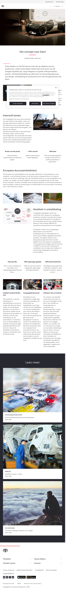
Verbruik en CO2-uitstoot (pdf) (32, 583)
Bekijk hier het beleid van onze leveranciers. (19, 98)
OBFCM (19, 583)
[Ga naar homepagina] (2, 6)
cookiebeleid (46, 95)
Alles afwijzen (35, 103)
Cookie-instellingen (18, 103)
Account (58, 6)
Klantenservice (49, 1)
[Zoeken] (50, 6)
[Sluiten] (56, 87)
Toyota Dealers (60, 1)
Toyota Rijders (40, 559)
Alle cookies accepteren (49, 103)
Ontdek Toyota (9, 563)
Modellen (7, 559)
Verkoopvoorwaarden (8, 583)
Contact (37, 563)
